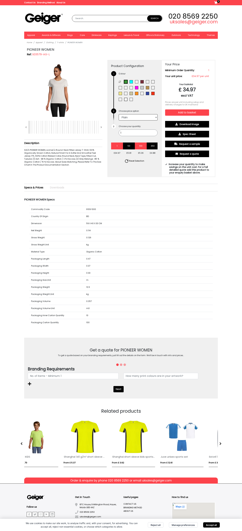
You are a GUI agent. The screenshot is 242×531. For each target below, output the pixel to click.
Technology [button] (194, 35)
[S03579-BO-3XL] (148, 81)
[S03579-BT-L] (153, 81)
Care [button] (82, 35)
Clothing (50, 42)
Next (118, 389)
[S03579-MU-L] (126, 93)
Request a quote (189, 153)
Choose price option (129, 111)
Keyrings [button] (112, 35)
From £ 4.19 (129, 462)
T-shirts (60, 42)
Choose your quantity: (130, 126)
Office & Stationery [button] (155, 35)
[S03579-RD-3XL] (153, 93)
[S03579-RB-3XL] (148, 93)
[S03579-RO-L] (121, 99)
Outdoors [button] (176, 35)
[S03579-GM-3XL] (142, 87)
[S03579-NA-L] (132, 93)
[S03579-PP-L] (142, 93)
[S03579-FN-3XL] (132, 87)
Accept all (211, 525)
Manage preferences (183, 525)
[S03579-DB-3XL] (121, 87)
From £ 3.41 (81, 462)
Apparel (39, 42)
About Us (60, 2)
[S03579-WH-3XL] (126, 99)
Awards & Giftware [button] (51, 35)
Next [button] (220, 443)
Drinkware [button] (96, 35)
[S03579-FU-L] (137, 87)
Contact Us (30, 2)
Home (29, 42)
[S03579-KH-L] (121, 93)
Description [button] (31, 143)
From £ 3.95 (178, 462)
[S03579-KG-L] (153, 87)
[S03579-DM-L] (126, 87)
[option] (48, 443)
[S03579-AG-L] (126, 81)
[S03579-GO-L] (148, 87)
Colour (122, 73)
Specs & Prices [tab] (33, 187)
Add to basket (187, 112)
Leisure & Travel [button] (131, 35)
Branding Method (46, 2)
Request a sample (189, 144)
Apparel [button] (31, 35)
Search (155, 18)
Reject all (156, 525)
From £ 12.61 (33, 462)
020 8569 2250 (193, 16)
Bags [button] (70, 35)
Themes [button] (211, 35)
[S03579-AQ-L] (132, 81)
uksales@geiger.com (194, 22)
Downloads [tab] (57, 187)
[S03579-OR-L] (137, 93)
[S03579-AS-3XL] (137, 81)
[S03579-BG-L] (142, 81)
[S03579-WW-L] (132, 99)
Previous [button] (21, 443)
